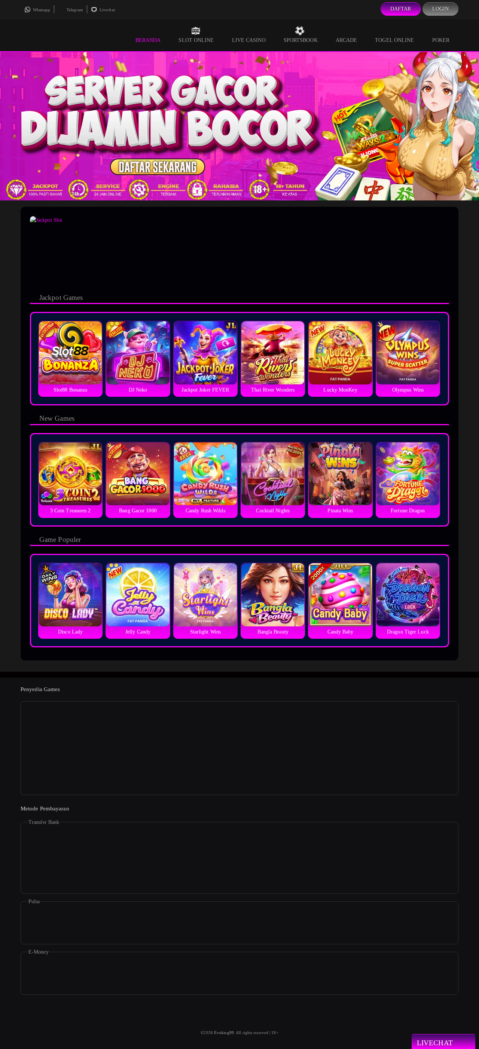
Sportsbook (301, 40)
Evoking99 (224, 1032)
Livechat (106, 9)
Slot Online (196, 40)
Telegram (74, 9)
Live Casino (249, 40)
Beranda (148, 40)
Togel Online (394, 40)
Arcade (346, 40)
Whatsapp (41, 9)
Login (440, 9)
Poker (441, 40)
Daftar (400, 9)
